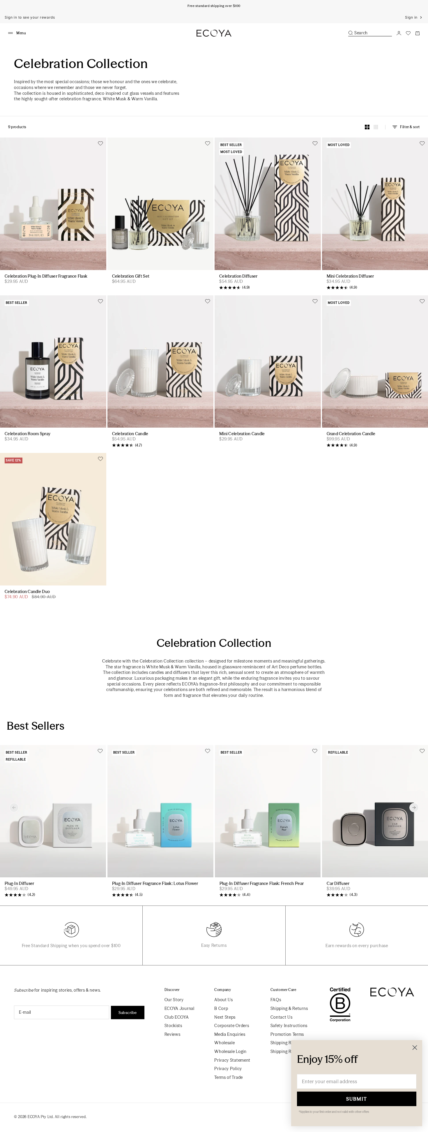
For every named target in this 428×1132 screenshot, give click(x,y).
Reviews (173, 1034)
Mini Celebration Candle (242, 434)
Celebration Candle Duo (27, 592)
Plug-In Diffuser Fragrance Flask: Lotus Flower (155, 883)
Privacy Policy (228, 1068)
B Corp (221, 1008)
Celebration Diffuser (238, 276)
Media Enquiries (229, 1034)
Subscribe (128, 1012)
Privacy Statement (232, 1060)
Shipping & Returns (289, 1008)
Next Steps (225, 1017)
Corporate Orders (231, 1025)
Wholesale (224, 1042)
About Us (223, 999)
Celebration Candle (130, 434)
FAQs (275, 999)
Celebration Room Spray (27, 434)
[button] (14, 807)
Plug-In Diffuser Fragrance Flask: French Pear (262, 883)
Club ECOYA (177, 1017)
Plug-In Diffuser (19, 883)
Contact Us (281, 1017)
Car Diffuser (338, 883)
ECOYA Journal (179, 1008)
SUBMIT (356, 1099)
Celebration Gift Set (131, 276)
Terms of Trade (228, 1077)
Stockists (173, 1025)
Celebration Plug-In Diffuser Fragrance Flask (46, 276)
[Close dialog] (415, 1047)
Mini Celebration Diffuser (350, 276)
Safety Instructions (288, 1025)
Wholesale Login (230, 1051)
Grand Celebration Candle (351, 434)
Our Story (174, 999)
